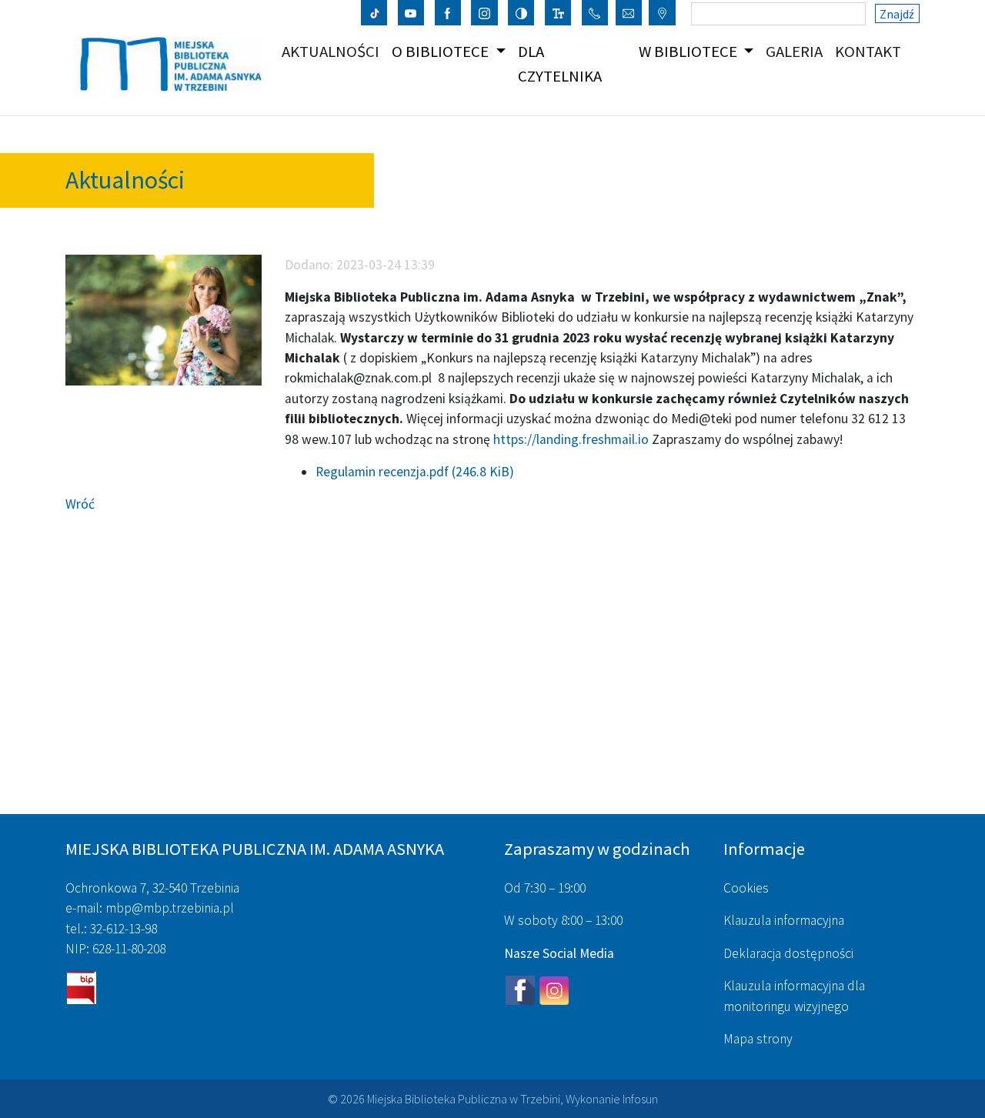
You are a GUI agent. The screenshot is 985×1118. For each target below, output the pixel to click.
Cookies (746, 887)
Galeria (797, 51)
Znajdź (897, 14)
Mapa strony (758, 1038)
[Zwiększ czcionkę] (558, 12)
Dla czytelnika (560, 63)
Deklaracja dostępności (788, 953)
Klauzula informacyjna (783, 920)
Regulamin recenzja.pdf (415, 471)
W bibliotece (689, 52)
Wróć (80, 504)
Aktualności (334, 51)
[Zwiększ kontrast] (521, 12)
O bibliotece (442, 52)
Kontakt (871, 51)
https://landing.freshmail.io (571, 439)
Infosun (640, 1098)
